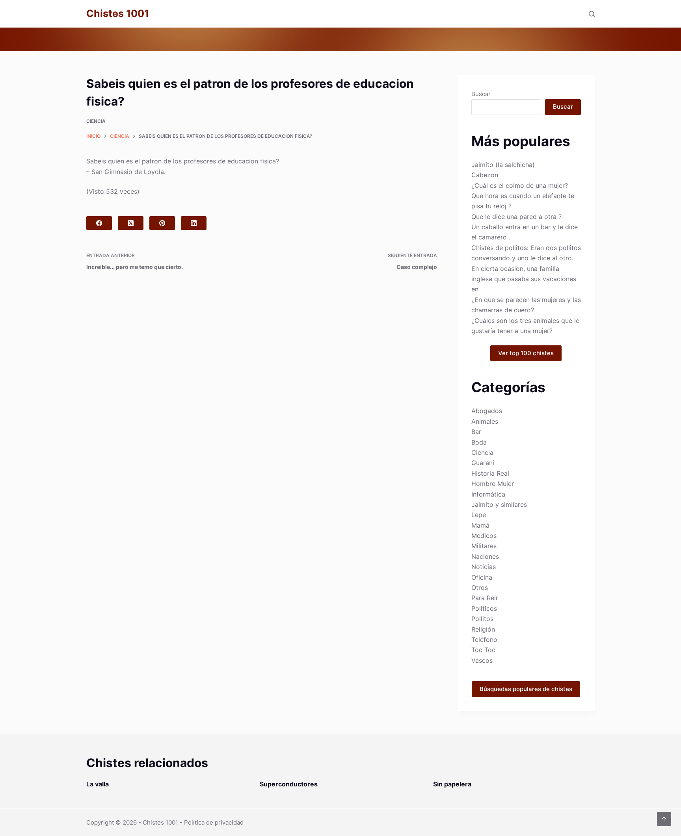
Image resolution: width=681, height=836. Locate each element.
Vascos (482, 660)
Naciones (485, 556)
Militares (484, 546)
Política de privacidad (214, 822)
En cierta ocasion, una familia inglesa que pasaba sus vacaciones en (523, 279)
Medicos (484, 535)
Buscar (481, 94)
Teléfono (484, 639)
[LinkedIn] (194, 223)
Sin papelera (452, 784)
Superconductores (289, 784)
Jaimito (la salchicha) (503, 165)
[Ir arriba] (664, 819)
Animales (484, 421)
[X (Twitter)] (130, 223)
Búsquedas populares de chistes (526, 689)
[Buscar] (592, 14)
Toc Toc (483, 650)
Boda (479, 442)
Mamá (480, 525)
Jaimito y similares (499, 504)
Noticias (483, 567)
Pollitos (482, 619)
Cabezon (484, 175)
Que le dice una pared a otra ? (516, 217)
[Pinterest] (162, 223)
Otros (479, 587)
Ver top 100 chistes (526, 353)
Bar (476, 432)
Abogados (486, 411)
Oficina (481, 577)
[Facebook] (99, 223)
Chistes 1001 (117, 13)
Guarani (482, 463)
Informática (488, 494)
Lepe (478, 515)
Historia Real (490, 473)
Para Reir (484, 598)
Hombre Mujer (492, 484)
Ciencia (96, 121)
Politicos (484, 608)
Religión (483, 629)
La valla (97, 784)
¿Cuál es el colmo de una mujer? (519, 185)
